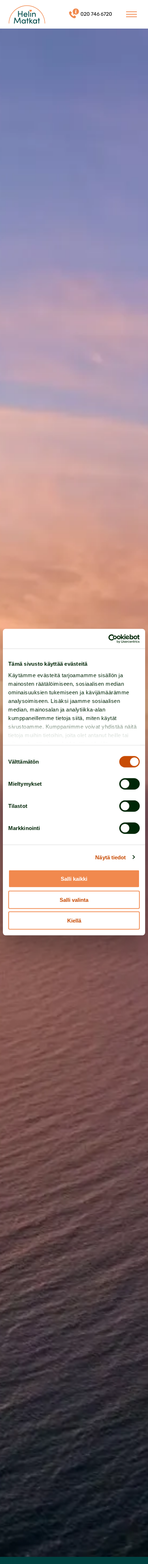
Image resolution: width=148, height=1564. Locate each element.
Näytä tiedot (110, 857)
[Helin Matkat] (27, 14)
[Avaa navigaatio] (131, 14)
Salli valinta (74, 899)
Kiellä (74, 921)
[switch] (129, 784)
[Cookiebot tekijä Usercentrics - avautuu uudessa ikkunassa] (108, 638)
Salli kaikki (74, 879)
